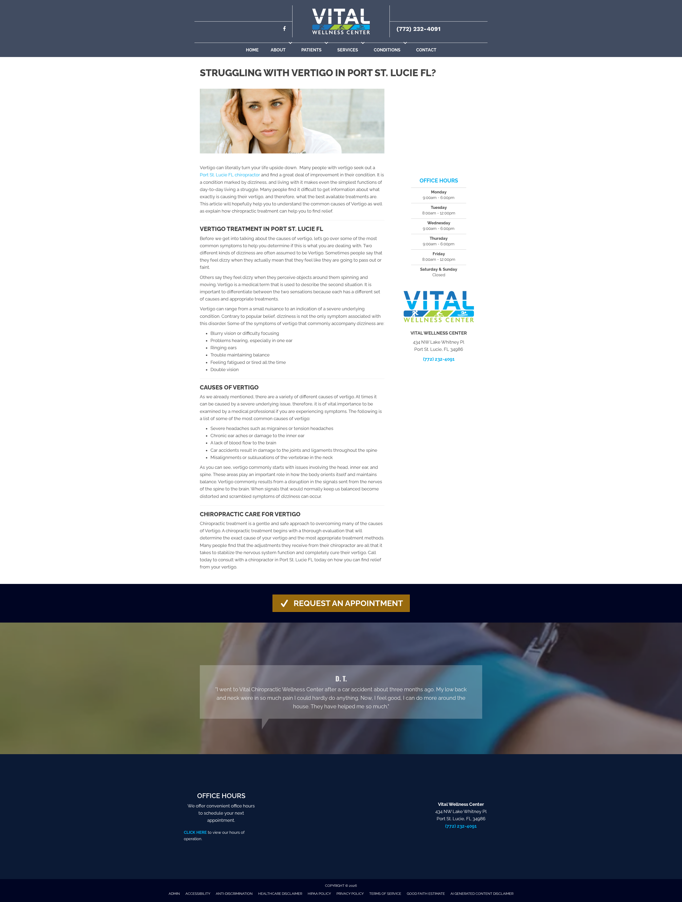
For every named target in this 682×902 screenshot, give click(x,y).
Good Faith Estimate (426, 894)
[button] (290, 43)
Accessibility (197, 894)
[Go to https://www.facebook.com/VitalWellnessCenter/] (284, 29)
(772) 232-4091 (418, 29)
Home (252, 49)
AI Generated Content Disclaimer (481, 894)
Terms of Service (385, 894)
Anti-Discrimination (234, 894)
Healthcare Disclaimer (280, 894)
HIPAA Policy (319, 894)
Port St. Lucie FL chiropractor (230, 174)
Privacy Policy (350, 894)
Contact (426, 49)
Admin (174, 894)
